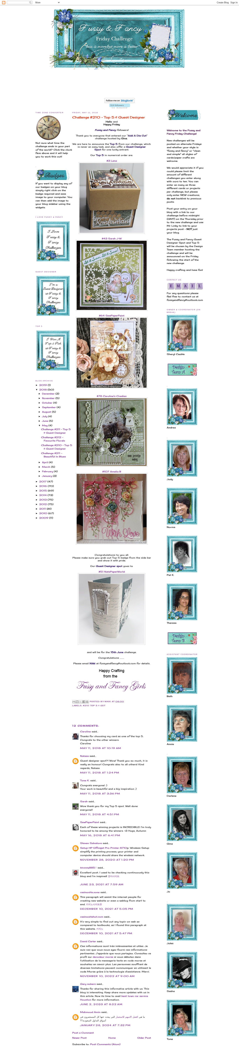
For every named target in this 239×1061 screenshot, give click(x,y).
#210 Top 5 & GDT (94, 705)
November (48, 398)
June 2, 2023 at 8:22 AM (101, 1004)
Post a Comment (83, 1032)
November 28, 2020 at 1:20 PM (107, 859)
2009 (44, 517)
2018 (43, 389)
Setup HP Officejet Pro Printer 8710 (103, 847)
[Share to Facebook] (84, 702)
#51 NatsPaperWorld (112, 571)
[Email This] (74, 702)
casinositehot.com (91, 916)
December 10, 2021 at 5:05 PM (106, 908)
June (45, 420)
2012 (43, 504)
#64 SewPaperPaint (111, 315)
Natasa (84, 756)
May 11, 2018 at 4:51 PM (99, 814)
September (49, 407)
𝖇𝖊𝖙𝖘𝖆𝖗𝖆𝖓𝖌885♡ (88, 867)
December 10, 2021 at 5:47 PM (106, 933)
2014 (43, 495)
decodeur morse (103, 956)
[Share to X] (80, 702)
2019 (43, 385)
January (47, 476)
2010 (43, 513)
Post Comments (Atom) (105, 1044)
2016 (43, 486)
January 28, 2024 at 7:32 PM (105, 1025)
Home (112, 1037)
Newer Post (79, 1037)
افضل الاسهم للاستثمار (127, 1016)
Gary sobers (88, 984)
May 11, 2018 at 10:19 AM (100, 748)
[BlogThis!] (77, 702)
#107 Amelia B (111, 471)
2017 (43, 481)
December (48, 393)
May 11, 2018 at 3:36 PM (100, 793)
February (48, 471)
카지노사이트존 (94, 904)
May (45, 425)
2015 (43, 490)
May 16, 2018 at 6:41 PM (100, 835)
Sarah (84, 801)
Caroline (85, 731)
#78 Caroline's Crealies (111, 396)
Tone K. (84, 780)
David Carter (88, 941)
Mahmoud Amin (90, 1012)
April (45, 462)
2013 (43, 499)
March (46, 466)
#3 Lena (112, 160)
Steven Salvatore (91, 843)
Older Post (144, 1037)
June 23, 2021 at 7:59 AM (102, 884)
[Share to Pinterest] (87, 702)
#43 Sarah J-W (112, 238)
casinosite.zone (90, 892)
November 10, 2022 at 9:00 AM (107, 976)
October (47, 402)
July (45, 416)
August (47, 411)
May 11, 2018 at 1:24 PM (99, 772)
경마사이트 (113, 876)
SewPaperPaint (89, 822)
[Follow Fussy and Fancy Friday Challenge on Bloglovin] (119, 102)
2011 (43, 508)
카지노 (99, 928)
